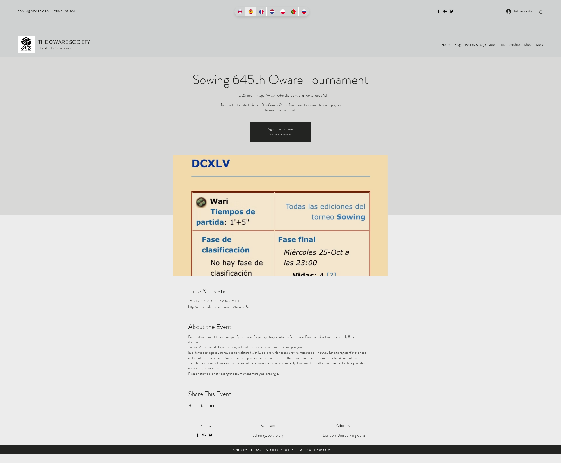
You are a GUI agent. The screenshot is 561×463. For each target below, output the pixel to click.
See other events (280, 134)
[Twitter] (451, 11)
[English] (239, 11)
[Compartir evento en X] (201, 405)
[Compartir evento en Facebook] (190, 405)
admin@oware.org (268, 435)
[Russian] (303, 11)
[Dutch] (271, 11)
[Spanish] (250, 11)
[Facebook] (438, 11)
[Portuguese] (293, 11)
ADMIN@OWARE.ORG (33, 11)
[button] (541, 11)
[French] (261, 11)
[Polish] (282, 11)
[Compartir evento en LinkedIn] (212, 405)
